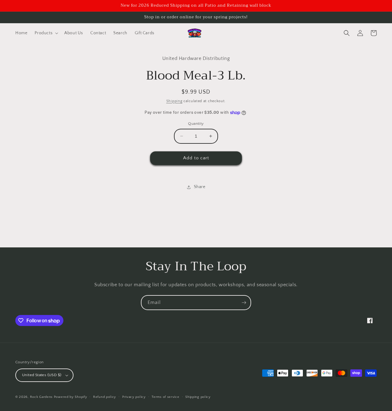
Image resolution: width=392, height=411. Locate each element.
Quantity (196, 123)
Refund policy (104, 397)
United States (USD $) (41, 375)
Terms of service (165, 397)
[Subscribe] (244, 302)
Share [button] (199, 186)
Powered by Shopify (70, 397)
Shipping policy (198, 397)
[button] (46, 33)
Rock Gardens (41, 397)
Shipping (174, 101)
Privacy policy (134, 397)
